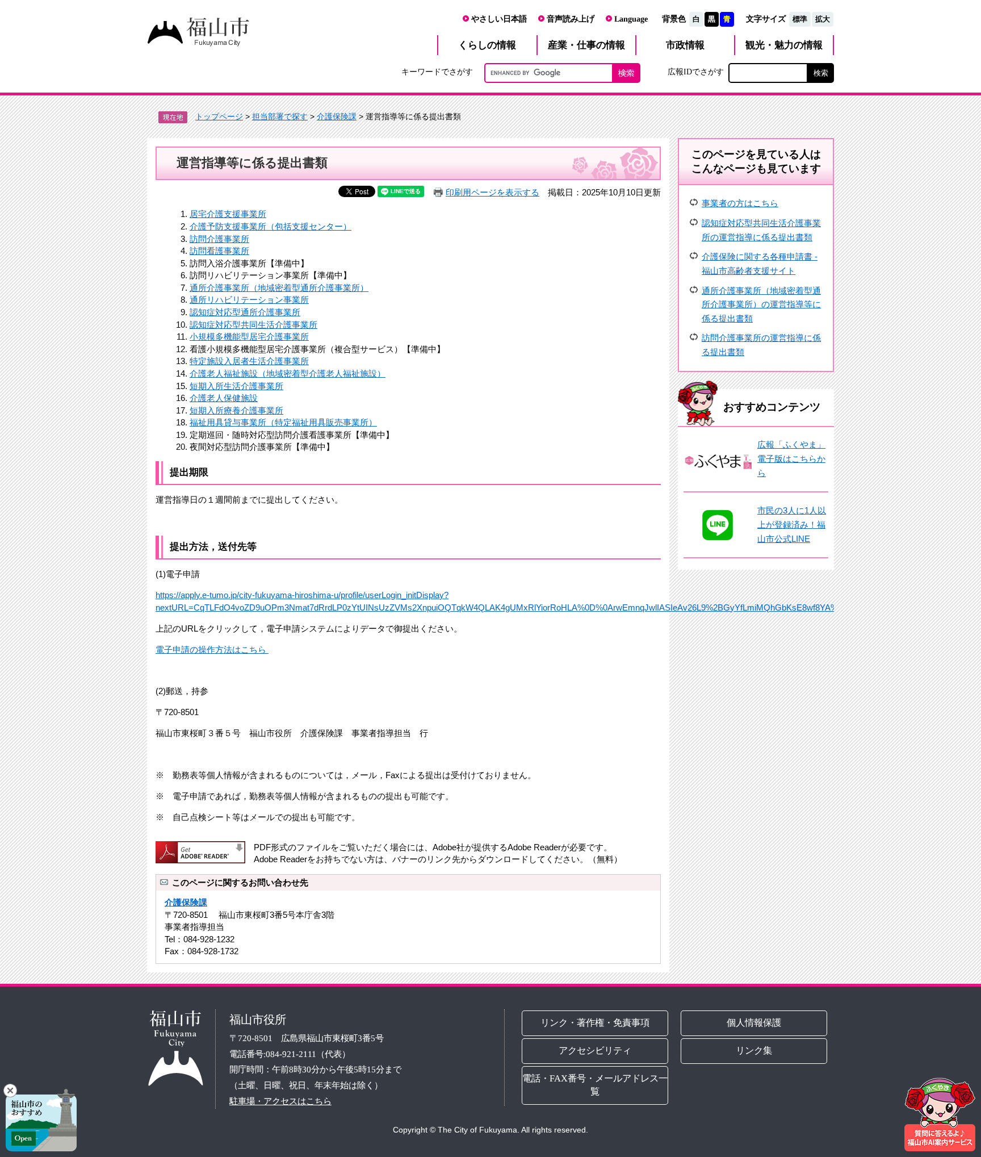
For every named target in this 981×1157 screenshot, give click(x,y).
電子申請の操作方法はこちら (212, 649)
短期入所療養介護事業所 (236, 410)
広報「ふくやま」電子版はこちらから (791, 458)
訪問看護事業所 (219, 251)
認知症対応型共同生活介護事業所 (253, 324)
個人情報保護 (754, 1022)
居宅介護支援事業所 (228, 214)
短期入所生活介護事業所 (236, 386)
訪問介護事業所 (219, 239)
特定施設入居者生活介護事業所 (249, 361)
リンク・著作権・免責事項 (594, 1022)
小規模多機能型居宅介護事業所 (249, 336)
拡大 (822, 19)
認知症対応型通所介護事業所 (245, 312)
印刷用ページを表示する (492, 192)
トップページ (219, 116)
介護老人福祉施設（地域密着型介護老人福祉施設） (287, 373)
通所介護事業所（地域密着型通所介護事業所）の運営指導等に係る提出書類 (761, 304)
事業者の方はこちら (740, 203)
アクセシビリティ (595, 1050)
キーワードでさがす (437, 71)
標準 (800, 19)
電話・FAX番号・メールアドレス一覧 (595, 1085)
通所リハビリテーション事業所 (249, 299)
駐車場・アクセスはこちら (280, 1101)
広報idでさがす (696, 71)
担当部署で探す (280, 116)
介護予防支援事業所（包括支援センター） (270, 226)
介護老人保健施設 (224, 398)
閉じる (10, 1090)
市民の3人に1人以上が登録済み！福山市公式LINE (791, 524)
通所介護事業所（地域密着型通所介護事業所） (279, 288)
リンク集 (754, 1050)
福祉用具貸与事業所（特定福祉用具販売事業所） (283, 422)
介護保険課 (337, 116)
